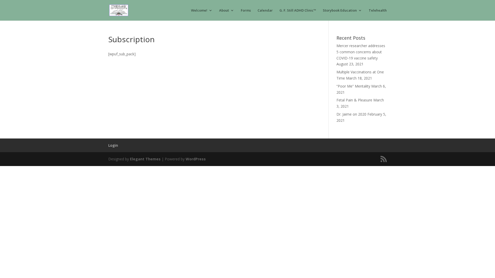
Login (113, 145)
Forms (246, 10)
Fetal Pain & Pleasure (354, 100)
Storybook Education (340, 10)
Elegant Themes (145, 159)
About (224, 10)
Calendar (265, 10)
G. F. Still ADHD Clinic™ (297, 10)
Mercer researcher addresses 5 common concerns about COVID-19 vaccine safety (360, 51)
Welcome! (199, 10)
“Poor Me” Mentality (353, 86)
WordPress (196, 159)
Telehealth (378, 10)
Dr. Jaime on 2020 (351, 114)
